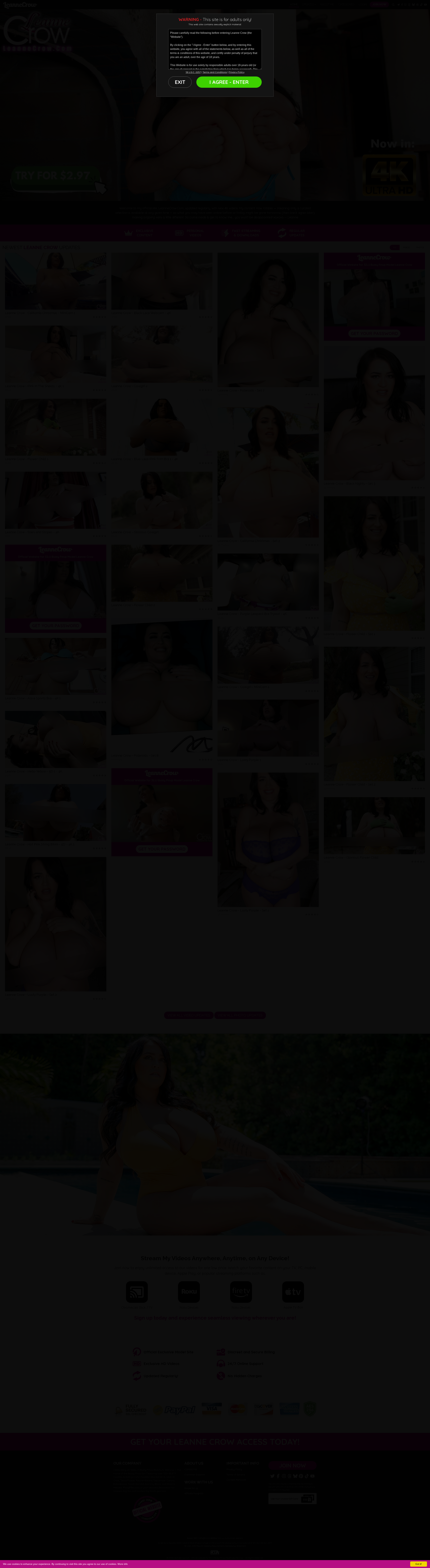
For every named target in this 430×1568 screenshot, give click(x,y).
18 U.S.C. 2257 (193, 72)
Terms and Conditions (215, 72)
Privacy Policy (236, 72)
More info (123, 1564)
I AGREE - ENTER (229, 82)
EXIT (180, 82)
